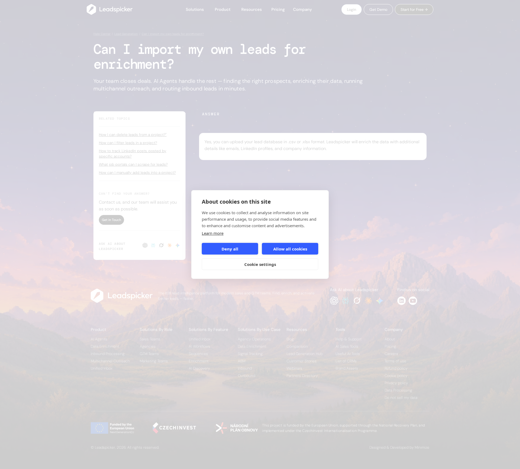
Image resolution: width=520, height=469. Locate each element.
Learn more (212, 233)
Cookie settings (260, 264)
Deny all (230, 249)
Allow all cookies (290, 249)
